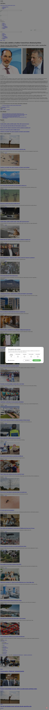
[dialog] (24, 355)
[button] (11, 360)
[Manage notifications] (47, 708)
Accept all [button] (37, 360)
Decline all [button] (27, 360)
